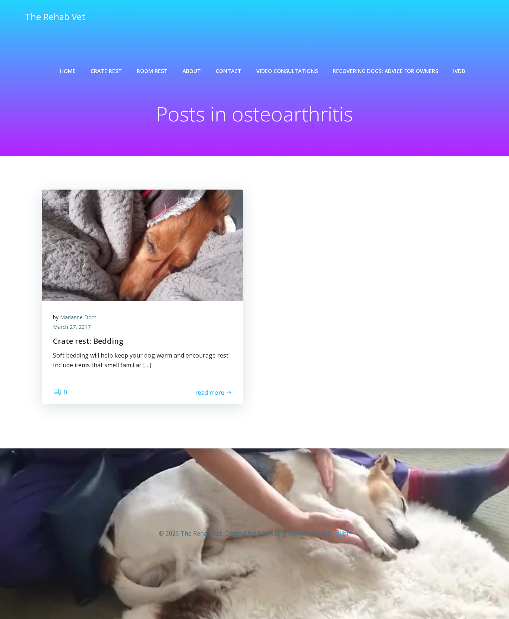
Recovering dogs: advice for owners (385, 70)
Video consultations (287, 70)
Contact (228, 70)
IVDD (459, 70)
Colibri (341, 533)
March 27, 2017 (72, 326)
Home (68, 70)
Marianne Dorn (78, 317)
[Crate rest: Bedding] (142, 245)
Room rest (152, 70)
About (192, 70)
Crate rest (106, 70)
